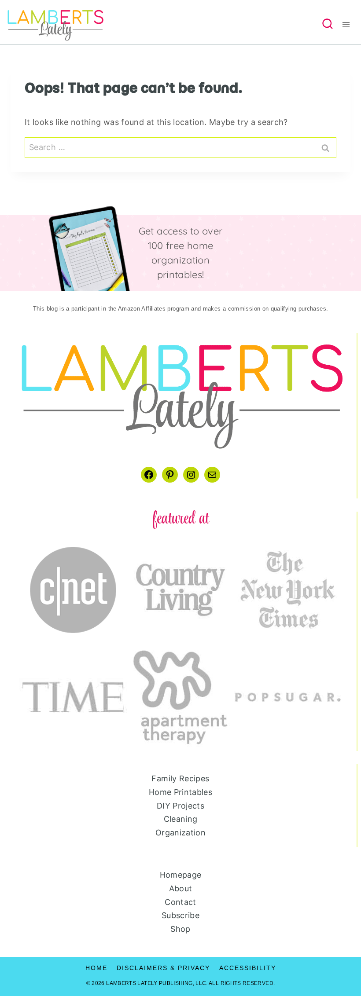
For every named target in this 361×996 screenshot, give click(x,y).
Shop (180, 929)
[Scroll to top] (340, 962)
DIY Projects (180, 805)
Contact (180, 902)
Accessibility (247, 967)
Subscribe (180, 915)
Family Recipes (180, 778)
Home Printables (180, 792)
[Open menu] (349, 24)
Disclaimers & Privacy (163, 967)
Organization (180, 832)
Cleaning (181, 819)
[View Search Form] (327, 24)
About (180, 888)
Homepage (181, 874)
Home (96, 967)
